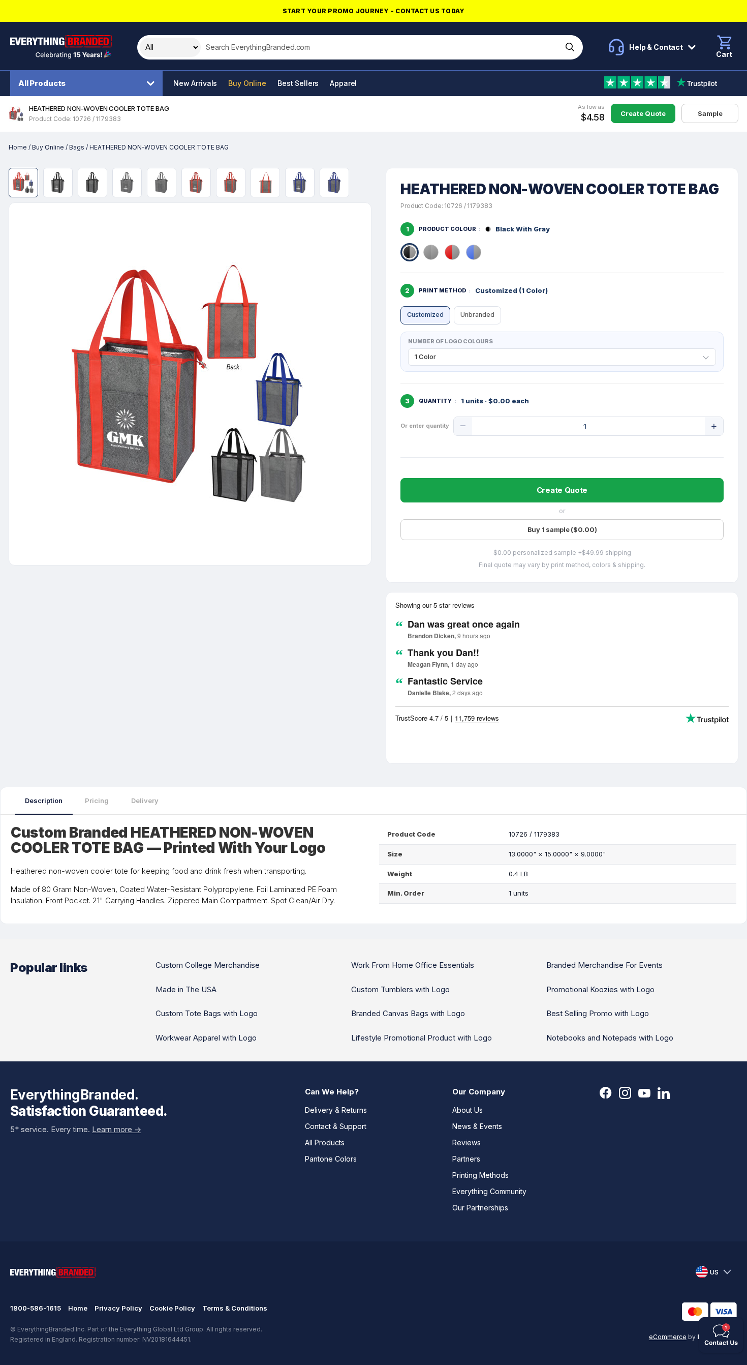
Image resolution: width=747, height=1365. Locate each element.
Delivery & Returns (336, 1110)
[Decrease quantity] (463, 426)
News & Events (477, 1126)
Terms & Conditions (234, 1308)
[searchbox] (380, 47)
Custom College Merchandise (207, 965)
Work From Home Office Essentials (412, 965)
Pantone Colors (331, 1158)
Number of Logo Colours (450, 341)
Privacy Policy (118, 1308)
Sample (710, 113)
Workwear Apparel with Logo (206, 1038)
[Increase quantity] (714, 426)
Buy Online (247, 83)
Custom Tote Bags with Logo (206, 1013)
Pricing (97, 800)
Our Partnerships (480, 1207)
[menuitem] (89, 83)
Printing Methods (480, 1175)
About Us (467, 1110)
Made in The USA (185, 989)
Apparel (343, 83)
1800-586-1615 (35, 1308)
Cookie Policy (172, 1308)
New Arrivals (195, 83)
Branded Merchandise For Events (604, 965)
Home (18, 147)
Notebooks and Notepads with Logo (609, 1038)
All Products (42, 83)
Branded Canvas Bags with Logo (408, 1013)
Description (44, 800)
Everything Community (489, 1191)
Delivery (145, 800)
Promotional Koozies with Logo (600, 989)
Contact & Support (335, 1126)
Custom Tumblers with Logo (400, 989)
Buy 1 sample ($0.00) (562, 529)
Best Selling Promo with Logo (597, 1013)
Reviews (466, 1142)
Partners (466, 1158)
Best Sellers (298, 83)
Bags (76, 147)
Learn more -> (116, 1129)
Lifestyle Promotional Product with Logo (421, 1038)
